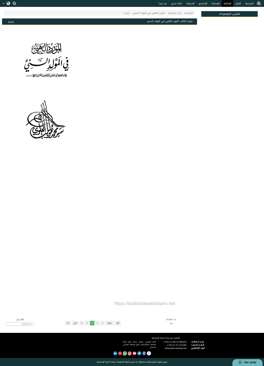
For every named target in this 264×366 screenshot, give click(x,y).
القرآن (238, 3)
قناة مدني (176, 3)
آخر (68, 323)
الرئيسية (249, 3)
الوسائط (215, 3)
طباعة (11, 22)
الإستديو (203, 3)
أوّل (117, 323)
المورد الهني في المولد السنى (149, 13)
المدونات (190, 3)
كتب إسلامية (174, 13)
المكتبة (227, 3)
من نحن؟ (162, 3)
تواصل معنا (249, 362)
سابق (109, 323)
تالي (75, 323)
